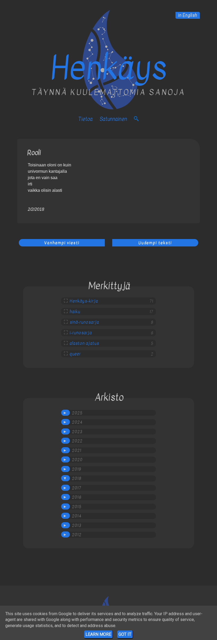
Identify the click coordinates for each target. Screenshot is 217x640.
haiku (75, 312)
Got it (125, 634)
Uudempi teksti (155, 243)
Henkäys (108, 68)
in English (187, 15)
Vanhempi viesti (61, 243)
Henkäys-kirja (84, 301)
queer (75, 354)
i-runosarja (81, 333)
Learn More (98, 634)
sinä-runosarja (84, 322)
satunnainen (113, 119)
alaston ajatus (84, 343)
